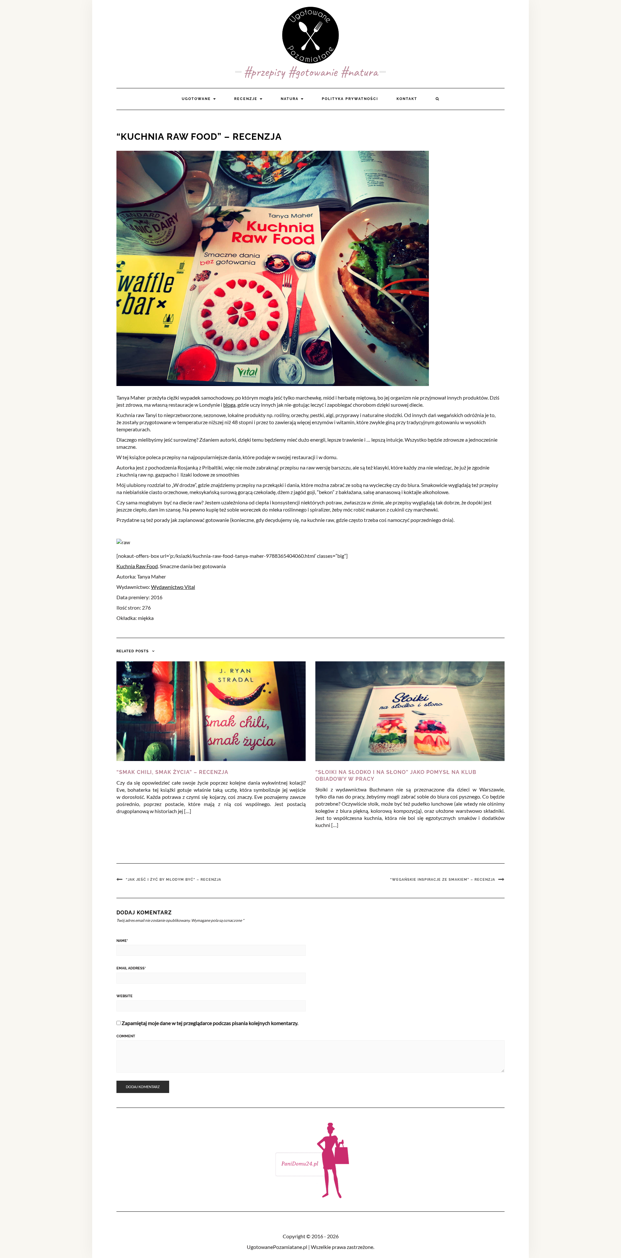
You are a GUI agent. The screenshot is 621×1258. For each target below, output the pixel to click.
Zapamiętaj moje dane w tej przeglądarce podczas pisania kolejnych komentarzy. (210, 1023)
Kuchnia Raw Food (137, 566)
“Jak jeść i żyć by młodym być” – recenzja (173, 879)
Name (122, 941)
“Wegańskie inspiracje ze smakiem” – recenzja (442, 879)
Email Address (131, 968)
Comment (125, 1036)
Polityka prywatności (350, 99)
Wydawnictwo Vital (173, 587)
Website (124, 996)
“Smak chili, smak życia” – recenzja (172, 772)
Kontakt (407, 99)
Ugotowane (197, 99)
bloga (229, 405)
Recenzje (246, 99)
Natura (290, 99)
